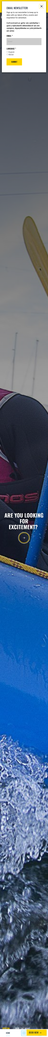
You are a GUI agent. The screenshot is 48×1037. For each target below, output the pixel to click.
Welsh (11, 55)
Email (10, 36)
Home (8, 1033)
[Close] (41, 6)
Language (11, 48)
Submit (14, 61)
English (11, 52)
